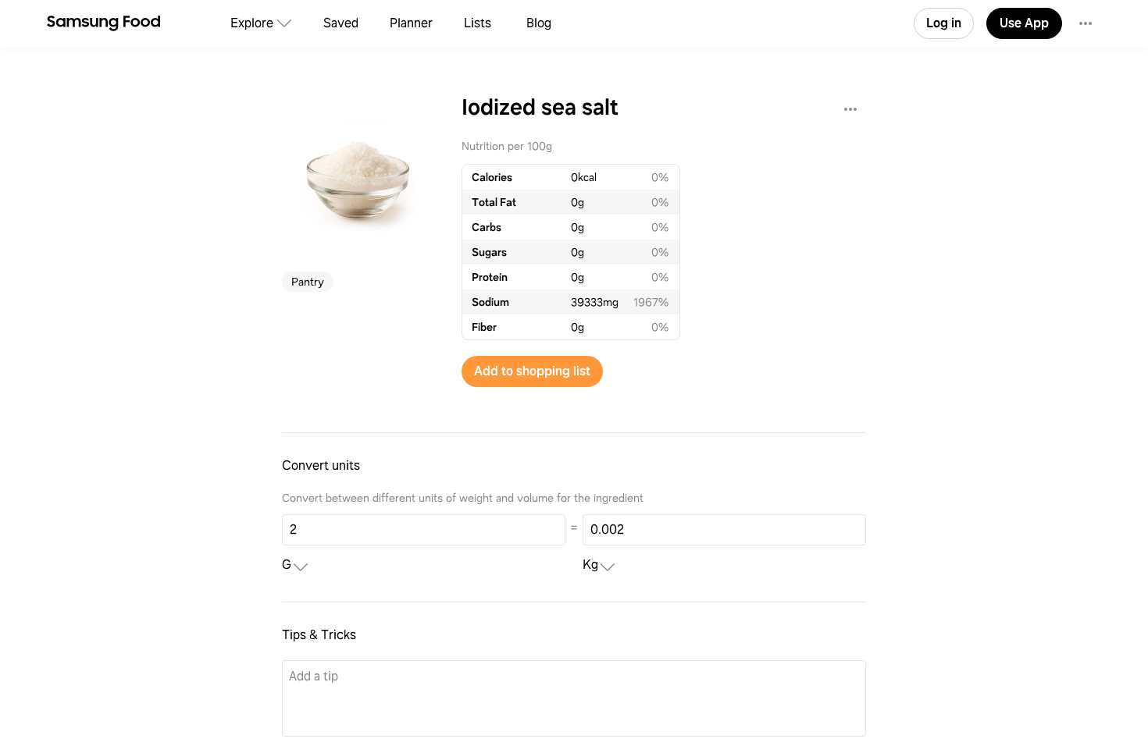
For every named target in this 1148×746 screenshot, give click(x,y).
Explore (251, 23)
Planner (411, 23)
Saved (340, 23)
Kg (590, 565)
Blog (538, 23)
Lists (477, 23)
